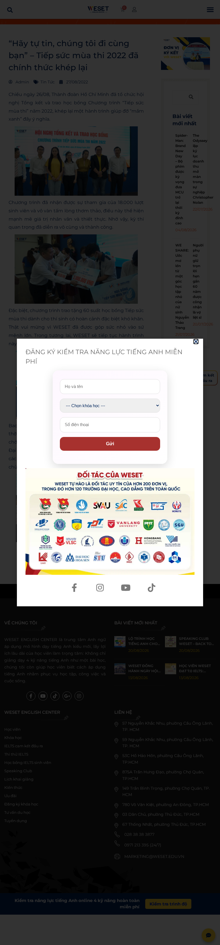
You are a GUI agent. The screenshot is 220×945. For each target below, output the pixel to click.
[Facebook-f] (74, 587)
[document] (110, 472)
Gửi (110, 443)
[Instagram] (100, 587)
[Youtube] (125, 587)
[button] (196, 341)
